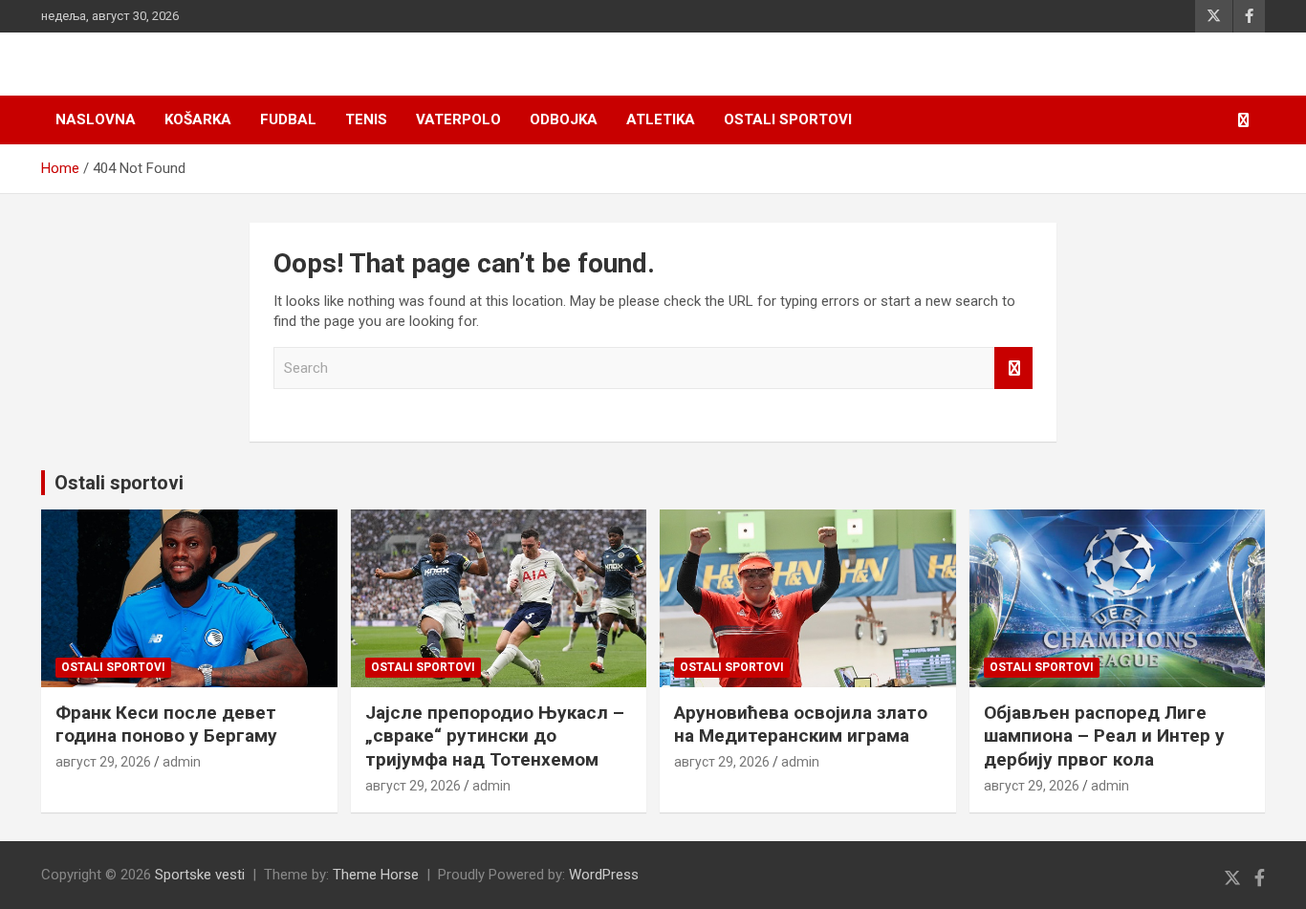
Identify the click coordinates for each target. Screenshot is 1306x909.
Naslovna (95, 119)
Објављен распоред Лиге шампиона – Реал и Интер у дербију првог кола (1104, 736)
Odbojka (564, 119)
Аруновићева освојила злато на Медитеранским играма (800, 724)
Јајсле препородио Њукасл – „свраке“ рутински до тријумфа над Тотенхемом (494, 736)
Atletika (660, 119)
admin (182, 761)
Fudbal (288, 119)
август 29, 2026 (103, 761)
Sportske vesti (200, 874)
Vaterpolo (458, 119)
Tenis (366, 119)
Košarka (197, 119)
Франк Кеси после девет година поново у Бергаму (166, 724)
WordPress (604, 874)
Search (1013, 368)
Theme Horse (376, 874)
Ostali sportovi (788, 119)
